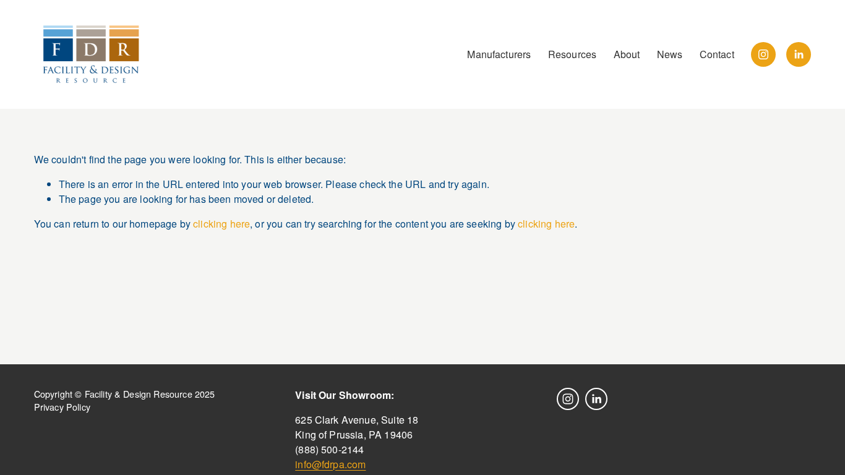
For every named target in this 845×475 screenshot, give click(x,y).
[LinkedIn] (798, 54)
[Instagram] (763, 54)
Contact (717, 54)
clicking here (221, 223)
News (670, 54)
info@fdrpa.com (330, 464)
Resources (572, 54)
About (627, 54)
